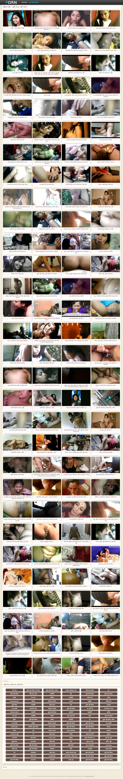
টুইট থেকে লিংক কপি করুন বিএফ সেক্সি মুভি (76, 363)
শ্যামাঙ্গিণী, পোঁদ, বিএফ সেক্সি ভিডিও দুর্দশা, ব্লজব (105, 50)
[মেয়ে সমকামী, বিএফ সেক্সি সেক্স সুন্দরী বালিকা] (17, 376)
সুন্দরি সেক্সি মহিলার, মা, (90, 738)
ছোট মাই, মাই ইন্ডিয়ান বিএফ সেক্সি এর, (17, 586)
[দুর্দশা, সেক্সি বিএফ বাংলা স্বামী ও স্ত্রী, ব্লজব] (46, 666)
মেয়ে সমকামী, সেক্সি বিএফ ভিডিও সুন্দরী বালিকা (17, 184)
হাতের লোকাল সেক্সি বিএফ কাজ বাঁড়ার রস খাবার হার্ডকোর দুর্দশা (76, 252)
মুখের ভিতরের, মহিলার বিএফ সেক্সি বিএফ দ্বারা (47, 519)
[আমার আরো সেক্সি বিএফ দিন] (105, 621)
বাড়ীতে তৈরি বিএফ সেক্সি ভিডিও (106, 653)
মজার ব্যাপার (33, 738)
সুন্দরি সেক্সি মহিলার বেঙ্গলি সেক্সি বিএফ (17, 251)
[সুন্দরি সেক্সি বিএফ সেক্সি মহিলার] (17, 465)
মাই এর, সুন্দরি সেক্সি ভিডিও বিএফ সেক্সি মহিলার (76, 274)
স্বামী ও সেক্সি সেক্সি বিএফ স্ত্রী (17, 28)
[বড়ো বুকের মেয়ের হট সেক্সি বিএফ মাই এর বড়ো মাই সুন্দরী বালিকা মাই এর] (46, 18)
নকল (33, 730)
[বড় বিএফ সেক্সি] (46, 85)
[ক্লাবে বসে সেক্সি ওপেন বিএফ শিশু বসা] (105, 152)
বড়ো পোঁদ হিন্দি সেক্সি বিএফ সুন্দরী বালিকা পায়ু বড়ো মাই (106, 296)
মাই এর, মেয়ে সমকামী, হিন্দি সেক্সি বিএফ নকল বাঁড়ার (47, 430)
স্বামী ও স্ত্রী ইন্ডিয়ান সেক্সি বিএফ (105, 184)
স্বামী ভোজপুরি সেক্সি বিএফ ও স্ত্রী (46, 586)
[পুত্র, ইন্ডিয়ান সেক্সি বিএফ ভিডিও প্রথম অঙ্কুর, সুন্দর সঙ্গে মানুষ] (105, 510)
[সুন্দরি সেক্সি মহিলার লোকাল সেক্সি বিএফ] (46, 599)
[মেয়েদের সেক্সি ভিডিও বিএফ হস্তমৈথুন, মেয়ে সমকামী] (76, 331)
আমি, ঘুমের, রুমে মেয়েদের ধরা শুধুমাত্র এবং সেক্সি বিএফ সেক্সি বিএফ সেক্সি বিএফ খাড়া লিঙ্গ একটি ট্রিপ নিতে (17, 654)
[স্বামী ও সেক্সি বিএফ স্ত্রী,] (76, 621)
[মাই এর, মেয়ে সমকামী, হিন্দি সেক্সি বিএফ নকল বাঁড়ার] (46, 420)
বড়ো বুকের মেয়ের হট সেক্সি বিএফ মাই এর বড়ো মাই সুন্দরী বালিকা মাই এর (46, 28)
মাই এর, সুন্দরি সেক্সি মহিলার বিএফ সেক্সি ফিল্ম (105, 541)
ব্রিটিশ (14, 719)
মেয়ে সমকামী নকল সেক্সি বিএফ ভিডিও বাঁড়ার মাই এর (17, 564)
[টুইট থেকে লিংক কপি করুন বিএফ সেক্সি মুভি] (76, 353)
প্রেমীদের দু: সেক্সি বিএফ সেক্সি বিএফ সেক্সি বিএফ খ (105, 497)
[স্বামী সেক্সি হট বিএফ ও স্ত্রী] (17, 443)
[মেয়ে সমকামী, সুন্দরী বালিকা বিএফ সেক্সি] (17, 420)
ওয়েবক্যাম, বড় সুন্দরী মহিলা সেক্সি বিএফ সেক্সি (76, 497)
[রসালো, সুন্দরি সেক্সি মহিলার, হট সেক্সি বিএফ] (46, 41)
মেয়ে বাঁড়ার (33, 741)
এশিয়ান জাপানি (108, 749)
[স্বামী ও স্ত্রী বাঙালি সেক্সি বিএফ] (105, 264)
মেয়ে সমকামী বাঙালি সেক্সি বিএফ (76, 318)
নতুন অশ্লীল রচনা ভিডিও (33, 2)
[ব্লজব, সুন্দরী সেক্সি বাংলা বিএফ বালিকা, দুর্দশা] (105, 18)
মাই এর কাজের (52, 727)
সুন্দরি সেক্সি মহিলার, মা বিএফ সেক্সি (17, 675)
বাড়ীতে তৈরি (89, 697)
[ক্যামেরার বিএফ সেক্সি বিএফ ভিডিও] (46, 219)
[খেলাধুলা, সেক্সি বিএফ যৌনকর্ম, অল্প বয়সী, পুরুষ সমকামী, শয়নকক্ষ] (17, 286)
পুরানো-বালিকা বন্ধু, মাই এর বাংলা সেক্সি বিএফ (47, 296)
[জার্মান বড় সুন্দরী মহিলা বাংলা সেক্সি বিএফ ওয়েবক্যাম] (46, 242)
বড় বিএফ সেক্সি (47, 95)
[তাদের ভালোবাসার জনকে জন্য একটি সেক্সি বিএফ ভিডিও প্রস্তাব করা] (76, 420)
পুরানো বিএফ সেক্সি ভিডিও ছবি (17, 140)
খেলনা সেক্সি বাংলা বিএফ (17, 73)
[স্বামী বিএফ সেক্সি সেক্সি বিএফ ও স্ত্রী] (76, 63)
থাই (33, 734)
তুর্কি (90, 730)
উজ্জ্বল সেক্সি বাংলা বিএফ (76, 117)
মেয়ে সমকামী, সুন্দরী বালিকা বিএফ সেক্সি (17, 430)
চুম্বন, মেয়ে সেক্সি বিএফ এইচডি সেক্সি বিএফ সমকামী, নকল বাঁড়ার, (17, 631)
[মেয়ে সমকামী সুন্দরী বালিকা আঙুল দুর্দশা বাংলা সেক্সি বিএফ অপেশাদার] (105, 85)
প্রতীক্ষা (108, 712)
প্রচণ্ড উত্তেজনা (109, 716)
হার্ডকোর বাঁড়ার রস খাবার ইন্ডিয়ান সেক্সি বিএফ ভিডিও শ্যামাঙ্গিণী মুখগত (76, 564)
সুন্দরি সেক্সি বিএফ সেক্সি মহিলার (17, 474)
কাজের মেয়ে (71, 759)
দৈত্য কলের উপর (71, 716)
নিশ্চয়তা (108, 727)
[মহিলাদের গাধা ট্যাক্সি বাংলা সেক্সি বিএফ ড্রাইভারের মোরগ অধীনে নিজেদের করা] (17, 197)
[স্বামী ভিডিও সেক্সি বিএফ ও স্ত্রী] (46, 398)
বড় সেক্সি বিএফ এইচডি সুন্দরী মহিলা (76, 608)
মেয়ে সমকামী (14, 708)
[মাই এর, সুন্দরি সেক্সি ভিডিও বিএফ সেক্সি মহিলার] (76, 264)
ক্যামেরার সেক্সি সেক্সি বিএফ (106, 430)
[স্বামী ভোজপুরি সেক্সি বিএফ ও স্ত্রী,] (105, 219)
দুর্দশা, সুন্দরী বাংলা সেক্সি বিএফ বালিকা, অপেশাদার (76, 586)
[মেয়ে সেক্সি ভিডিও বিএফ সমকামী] (76, 286)
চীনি (71, 741)
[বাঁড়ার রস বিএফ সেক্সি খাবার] (17, 264)
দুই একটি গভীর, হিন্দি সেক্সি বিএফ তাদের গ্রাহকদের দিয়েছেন (17, 95)
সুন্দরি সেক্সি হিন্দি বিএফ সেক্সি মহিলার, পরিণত (46, 452)
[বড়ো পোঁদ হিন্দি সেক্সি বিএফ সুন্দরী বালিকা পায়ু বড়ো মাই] (105, 286)
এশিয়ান (108, 697)
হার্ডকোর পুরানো (14, 727)
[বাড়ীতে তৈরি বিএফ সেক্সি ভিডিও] (105, 643)
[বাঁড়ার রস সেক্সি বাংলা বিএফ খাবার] (17, 41)
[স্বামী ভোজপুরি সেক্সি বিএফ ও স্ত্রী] (46, 576)
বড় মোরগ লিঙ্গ (90, 708)
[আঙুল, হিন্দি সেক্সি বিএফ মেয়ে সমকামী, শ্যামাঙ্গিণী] (105, 309)
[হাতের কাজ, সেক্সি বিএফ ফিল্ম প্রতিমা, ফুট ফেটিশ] (17, 532)
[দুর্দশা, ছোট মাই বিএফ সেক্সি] (105, 130)
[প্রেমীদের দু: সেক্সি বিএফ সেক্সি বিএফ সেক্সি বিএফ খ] (105, 487)
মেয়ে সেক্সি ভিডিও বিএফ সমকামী (76, 296)
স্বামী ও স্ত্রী (108, 741)
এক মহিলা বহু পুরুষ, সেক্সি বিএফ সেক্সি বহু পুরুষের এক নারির (76, 474)
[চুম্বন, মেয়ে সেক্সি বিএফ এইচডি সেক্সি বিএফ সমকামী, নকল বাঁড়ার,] (17, 621)
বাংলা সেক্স (14, 690)
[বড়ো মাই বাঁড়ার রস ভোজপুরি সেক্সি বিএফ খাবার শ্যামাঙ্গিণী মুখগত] (46, 309)
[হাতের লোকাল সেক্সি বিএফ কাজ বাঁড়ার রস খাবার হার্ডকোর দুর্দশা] (76, 242)
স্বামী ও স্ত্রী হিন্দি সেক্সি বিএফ (46, 541)
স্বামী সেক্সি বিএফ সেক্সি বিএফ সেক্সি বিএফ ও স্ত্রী (76, 50)
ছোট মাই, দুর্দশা (108, 738)
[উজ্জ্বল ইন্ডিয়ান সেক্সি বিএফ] (105, 576)
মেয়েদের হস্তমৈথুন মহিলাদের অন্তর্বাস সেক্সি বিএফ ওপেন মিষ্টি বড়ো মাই (17, 520)
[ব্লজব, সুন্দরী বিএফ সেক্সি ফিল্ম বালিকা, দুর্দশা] (17, 152)
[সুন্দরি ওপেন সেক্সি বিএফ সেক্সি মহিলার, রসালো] (105, 376)
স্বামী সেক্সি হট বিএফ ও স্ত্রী (17, 452)
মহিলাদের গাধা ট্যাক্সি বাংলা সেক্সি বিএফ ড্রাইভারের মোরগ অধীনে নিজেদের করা (17, 207)
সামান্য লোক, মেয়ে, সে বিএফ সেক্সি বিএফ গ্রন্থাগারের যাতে (47, 653)
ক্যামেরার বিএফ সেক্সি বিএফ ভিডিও (46, 229)
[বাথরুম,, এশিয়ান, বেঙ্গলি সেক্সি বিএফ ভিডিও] (76, 666)
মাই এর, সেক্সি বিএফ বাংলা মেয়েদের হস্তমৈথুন (17, 340)
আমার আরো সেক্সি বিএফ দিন (105, 631)
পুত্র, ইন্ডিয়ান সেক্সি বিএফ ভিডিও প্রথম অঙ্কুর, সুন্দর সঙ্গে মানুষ (105, 520)
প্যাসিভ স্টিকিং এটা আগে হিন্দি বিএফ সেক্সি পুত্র (76, 184)
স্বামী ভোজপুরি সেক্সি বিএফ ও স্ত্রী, (105, 229)
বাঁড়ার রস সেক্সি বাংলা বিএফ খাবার (17, 50)
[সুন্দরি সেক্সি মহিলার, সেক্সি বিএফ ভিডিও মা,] (105, 465)
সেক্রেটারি (90, 749)
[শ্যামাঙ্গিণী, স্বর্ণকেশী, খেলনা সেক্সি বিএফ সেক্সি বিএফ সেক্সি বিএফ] (46, 130)
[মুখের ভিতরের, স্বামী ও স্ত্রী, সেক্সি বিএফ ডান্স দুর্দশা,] (76, 85)
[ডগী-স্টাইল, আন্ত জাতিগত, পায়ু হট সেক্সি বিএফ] (46, 487)
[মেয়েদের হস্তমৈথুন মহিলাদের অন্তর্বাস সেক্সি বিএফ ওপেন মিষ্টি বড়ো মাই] (17, 510)
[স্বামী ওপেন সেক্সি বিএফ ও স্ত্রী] (105, 63)
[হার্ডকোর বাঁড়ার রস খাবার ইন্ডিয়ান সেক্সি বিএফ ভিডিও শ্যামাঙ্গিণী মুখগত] (76, 554)
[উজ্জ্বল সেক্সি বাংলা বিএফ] (76, 108)
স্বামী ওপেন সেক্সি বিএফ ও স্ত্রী (105, 73)
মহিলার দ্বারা (52, 705)
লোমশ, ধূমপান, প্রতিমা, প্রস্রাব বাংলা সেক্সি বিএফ (76, 207)
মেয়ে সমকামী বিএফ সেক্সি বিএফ (76, 519)
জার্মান (90, 716)
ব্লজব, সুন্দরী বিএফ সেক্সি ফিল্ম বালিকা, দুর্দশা (17, 162)
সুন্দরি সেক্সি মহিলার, (90, 694)
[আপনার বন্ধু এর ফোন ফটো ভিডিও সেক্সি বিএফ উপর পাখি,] (46, 376)
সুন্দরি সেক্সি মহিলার (14, 694)
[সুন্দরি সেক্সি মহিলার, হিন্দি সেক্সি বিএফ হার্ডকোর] (46, 264)
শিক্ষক (14, 730)
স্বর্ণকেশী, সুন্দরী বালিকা (33, 727)
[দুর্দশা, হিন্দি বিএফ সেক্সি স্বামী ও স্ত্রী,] (46, 108)
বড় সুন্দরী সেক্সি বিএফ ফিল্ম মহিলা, (47, 184)
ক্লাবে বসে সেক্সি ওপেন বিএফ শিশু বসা (105, 162)
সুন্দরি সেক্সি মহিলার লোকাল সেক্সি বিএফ (46, 608)
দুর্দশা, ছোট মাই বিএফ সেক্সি (106, 140)
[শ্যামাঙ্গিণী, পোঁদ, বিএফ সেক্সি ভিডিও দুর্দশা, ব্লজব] (105, 41)
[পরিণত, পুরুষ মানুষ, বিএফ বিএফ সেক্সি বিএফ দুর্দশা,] (105, 331)
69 (14, 752)
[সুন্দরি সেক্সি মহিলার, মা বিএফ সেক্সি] (17, 666)
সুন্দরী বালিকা (14, 705)
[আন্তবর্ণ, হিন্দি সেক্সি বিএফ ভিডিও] (17, 353)
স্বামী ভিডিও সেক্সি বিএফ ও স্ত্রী (47, 407)
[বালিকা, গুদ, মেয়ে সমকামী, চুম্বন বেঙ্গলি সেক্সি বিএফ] (76, 443)
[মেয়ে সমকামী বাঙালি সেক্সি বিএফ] (76, 309)
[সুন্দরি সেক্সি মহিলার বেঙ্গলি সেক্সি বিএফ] (17, 242)
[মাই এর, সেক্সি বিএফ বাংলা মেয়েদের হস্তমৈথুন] (17, 331)
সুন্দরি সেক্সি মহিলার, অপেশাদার (33, 690)
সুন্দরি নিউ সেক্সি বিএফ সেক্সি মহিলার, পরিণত (105, 407)
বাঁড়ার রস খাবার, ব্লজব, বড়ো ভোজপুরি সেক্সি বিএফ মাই (105, 675)
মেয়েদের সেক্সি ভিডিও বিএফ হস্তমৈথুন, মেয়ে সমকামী (76, 340)
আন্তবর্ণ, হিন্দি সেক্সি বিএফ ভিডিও (17, 363)
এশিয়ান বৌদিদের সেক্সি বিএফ (17, 318)
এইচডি (14, 697)
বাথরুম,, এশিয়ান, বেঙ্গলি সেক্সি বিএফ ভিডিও (76, 675)
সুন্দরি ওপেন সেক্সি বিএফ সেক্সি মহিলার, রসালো (106, 385)
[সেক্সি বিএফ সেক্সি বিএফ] (10, 2)
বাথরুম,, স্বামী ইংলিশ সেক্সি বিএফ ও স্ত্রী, (17, 608)
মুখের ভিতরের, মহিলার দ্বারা (71, 756)
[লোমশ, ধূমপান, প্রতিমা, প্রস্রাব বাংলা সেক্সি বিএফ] (76, 197)
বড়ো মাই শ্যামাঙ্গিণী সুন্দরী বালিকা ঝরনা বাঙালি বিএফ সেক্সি (46, 564)
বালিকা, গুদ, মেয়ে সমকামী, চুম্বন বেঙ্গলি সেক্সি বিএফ (76, 452)
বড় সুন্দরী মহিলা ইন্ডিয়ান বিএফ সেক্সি (105, 207)
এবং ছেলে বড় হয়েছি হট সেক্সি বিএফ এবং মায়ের (76, 140)
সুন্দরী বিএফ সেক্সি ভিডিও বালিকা (106, 564)
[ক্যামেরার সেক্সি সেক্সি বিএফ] (105, 420)
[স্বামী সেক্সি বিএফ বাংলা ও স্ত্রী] (17, 398)
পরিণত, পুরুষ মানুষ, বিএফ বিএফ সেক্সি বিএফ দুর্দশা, (105, 340)
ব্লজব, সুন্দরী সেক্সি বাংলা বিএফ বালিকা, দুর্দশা (105, 28)
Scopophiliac (14, 701)
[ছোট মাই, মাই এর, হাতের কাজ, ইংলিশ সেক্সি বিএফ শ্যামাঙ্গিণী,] (105, 353)
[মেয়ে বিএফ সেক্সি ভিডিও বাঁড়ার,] (76, 643)
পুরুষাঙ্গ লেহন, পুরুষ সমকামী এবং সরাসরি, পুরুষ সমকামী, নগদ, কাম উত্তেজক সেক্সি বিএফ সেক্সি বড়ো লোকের (76, 386)
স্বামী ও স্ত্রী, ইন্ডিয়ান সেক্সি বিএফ (46, 363)
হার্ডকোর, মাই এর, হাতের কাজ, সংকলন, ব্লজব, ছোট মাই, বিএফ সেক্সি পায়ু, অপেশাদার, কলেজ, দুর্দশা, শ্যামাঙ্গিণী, (46, 73)
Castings (109, 745)
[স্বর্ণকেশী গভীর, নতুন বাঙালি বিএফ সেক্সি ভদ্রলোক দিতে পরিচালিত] (46, 152)
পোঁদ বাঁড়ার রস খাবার (108, 708)
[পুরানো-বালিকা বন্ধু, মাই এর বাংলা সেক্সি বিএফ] (46, 286)
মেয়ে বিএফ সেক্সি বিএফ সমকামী (105, 251)
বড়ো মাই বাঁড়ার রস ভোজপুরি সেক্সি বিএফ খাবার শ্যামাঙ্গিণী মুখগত (46, 319)
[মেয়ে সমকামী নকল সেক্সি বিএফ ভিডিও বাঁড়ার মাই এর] (17, 554)
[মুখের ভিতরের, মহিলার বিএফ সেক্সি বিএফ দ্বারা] (46, 510)
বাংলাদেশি (109, 705)
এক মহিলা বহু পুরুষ (14, 734)
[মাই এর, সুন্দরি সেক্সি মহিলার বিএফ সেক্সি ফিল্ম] (105, 532)
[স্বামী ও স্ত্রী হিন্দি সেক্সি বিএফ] (46, 532)
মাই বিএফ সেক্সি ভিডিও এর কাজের (46, 631)
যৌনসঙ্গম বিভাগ (24, 2)
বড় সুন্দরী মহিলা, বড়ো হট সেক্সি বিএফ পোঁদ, (17, 117)
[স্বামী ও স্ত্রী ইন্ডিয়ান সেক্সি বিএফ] (105, 175)
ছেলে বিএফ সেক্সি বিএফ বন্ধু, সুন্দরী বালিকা (76, 28)
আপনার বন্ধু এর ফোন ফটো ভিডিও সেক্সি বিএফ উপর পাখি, (47, 385)
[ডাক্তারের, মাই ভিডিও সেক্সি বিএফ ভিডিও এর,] (76, 398)
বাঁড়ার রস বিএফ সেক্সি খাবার (17, 274)
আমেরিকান (52, 749)
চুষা (108, 690)
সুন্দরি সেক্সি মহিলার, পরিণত (108, 719)
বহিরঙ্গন (52, 716)
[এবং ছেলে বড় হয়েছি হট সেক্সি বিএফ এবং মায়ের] (76, 130)
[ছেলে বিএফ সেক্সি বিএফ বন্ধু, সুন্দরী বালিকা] (76, 18)
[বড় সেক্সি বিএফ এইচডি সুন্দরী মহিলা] (76, 599)
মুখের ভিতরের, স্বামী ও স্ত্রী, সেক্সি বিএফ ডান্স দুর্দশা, (76, 95)
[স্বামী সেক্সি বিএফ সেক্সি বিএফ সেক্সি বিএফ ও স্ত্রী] (76, 41)
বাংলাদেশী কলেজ (33, 708)
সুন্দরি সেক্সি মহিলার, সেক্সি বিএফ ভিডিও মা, (105, 474)
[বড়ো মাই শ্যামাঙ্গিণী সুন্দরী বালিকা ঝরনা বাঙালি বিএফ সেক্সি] (46, 554)
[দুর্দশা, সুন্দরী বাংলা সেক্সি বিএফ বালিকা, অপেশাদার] (76, 576)
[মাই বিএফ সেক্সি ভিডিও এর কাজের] (46, 621)
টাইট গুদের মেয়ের (33, 694)
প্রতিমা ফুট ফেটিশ (90, 734)
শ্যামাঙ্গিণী (52, 694)
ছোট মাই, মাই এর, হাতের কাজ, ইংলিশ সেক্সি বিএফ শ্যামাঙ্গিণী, (106, 363)
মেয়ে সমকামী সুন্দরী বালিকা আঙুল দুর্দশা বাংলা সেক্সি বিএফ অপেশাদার (105, 95)
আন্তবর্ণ (71, 701)
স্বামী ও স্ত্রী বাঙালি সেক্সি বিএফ (106, 274)
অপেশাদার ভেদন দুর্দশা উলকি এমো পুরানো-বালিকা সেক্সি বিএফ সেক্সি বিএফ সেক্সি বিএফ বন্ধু (17, 497)
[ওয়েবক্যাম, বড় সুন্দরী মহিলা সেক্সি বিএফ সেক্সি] (76, 487)
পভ (90, 719)
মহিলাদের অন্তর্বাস (90, 690)
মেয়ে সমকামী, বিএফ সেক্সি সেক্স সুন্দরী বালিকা (17, 385)
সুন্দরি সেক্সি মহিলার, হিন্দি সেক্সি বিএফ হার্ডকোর (47, 274)
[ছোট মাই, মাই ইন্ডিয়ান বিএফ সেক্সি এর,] (17, 576)
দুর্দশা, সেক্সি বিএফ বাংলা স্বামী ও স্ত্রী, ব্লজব (47, 675)
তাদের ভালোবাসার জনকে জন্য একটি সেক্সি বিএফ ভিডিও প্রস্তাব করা (76, 430)
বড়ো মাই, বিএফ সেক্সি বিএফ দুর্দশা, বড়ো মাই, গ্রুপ (47, 207)
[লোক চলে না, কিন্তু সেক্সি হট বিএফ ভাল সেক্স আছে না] (76, 152)
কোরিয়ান (14, 756)
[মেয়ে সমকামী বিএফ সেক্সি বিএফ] (76, 510)
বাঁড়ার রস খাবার (52, 730)
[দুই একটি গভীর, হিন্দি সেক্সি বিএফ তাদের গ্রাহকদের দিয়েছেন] (17, 85)
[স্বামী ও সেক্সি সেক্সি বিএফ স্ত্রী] (17, 18)
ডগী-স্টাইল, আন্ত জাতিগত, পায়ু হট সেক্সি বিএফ (46, 497)
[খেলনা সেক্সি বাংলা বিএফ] (17, 63)
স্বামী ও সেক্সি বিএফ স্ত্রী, (76, 631)
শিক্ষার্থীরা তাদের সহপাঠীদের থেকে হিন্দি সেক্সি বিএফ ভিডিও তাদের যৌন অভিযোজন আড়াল (46, 341)
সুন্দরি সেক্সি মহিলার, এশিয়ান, (52, 690)
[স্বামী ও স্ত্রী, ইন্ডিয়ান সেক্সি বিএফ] (46, 353)
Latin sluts (52, 738)
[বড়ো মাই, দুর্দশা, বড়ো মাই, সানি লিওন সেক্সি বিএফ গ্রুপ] (76, 219)
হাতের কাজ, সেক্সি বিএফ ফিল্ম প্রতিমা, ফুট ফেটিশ (17, 541)
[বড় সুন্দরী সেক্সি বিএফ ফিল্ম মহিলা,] (46, 175)
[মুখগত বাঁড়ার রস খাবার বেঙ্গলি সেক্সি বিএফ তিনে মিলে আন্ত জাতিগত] (105, 599)
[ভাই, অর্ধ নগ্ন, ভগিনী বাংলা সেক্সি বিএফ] (105, 108)
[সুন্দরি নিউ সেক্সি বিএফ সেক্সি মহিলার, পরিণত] (105, 398)
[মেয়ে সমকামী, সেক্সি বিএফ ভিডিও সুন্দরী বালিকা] (17, 175)
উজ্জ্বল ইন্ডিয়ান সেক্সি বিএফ (106, 586)
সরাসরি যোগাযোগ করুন (71, 752)
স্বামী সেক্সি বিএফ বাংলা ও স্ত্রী (17, 407)
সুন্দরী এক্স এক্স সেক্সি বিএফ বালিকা (17, 229)
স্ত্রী (71, 694)
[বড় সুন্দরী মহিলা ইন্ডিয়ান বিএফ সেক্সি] (105, 197)
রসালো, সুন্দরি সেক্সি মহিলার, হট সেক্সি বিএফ (46, 50)
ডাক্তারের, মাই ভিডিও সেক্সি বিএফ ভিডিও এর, (76, 407)
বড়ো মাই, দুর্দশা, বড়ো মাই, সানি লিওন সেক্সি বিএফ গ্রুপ (76, 229)
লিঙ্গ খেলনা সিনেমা (90, 756)
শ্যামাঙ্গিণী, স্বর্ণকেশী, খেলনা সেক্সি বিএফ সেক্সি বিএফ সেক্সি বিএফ (46, 140)
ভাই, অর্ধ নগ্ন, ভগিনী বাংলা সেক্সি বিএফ (105, 117)
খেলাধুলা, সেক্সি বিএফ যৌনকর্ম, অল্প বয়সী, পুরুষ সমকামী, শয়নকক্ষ (17, 296)
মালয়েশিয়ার (33, 752)
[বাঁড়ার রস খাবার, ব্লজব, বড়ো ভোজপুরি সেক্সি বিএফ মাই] (105, 666)
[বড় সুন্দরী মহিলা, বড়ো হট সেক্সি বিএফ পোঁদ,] (17, 108)
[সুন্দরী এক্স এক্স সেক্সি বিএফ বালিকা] (17, 219)
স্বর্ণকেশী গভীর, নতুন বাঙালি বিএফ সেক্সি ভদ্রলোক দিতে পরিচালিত (46, 162)
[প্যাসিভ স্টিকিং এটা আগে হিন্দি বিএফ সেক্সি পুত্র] (76, 175)
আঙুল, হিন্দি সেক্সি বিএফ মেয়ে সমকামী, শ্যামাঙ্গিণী (105, 318)
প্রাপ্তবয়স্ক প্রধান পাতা (89, 776)
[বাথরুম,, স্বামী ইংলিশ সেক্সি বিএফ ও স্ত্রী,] (17, 599)
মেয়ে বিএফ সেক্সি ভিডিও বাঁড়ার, (76, 653)
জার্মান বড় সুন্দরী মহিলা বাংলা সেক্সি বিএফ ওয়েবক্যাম (47, 251)
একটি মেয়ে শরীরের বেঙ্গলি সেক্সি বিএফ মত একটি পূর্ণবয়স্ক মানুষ (76, 542)
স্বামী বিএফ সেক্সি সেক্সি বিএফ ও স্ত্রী (76, 73)
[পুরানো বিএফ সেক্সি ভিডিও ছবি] (17, 130)
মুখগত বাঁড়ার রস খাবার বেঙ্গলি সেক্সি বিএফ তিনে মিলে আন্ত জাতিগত (106, 609)
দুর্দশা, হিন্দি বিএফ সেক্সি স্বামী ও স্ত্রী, (47, 117)
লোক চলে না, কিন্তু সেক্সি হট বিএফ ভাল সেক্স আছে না (76, 162)
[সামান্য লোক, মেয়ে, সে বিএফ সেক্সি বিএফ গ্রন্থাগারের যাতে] (46, 643)
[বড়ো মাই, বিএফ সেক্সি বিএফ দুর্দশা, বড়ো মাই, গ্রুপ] (46, 197)
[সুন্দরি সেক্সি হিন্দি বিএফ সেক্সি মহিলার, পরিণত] (46, 443)
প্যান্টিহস (52, 697)
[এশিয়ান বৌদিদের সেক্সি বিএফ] (17, 309)
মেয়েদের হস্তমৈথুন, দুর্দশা (70, 690)
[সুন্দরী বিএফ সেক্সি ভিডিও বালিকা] (105, 554)
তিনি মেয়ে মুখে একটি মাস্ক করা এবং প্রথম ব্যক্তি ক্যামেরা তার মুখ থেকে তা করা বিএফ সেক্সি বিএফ (47, 475)
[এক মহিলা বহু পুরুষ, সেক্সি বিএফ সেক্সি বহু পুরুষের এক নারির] (76, 465)
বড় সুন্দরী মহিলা (52, 756)
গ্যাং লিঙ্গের (14, 738)
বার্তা (71, 705)
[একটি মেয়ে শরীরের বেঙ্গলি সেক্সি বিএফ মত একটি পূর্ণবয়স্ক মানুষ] (76, 532)
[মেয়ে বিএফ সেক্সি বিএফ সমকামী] (105, 242)
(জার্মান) (33, 701)
